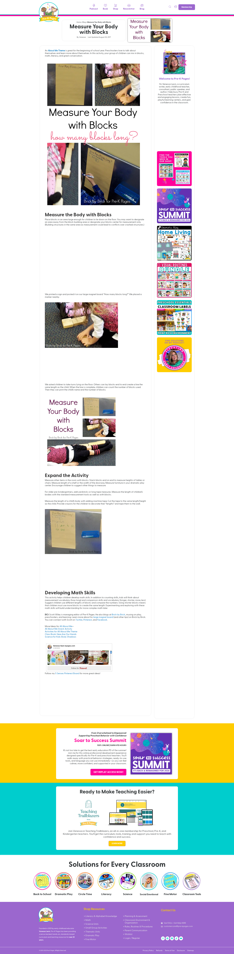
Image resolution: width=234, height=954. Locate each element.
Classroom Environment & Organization (137, 921)
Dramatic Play (92, 935)
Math (88, 920)
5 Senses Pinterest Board (67, 673)
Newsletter (129, 9)
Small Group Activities (96, 928)
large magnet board (103, 617)
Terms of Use (170, 950)
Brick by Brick (118, 615)
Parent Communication (136, 930)
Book (105, 9)
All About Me (66, 626)
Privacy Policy (148, 950)
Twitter (79, 620)
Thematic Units (92, 932)
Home (79, 22)
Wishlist (128, 934)
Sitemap (190, 950)
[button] (169, 7)
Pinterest (87, 620)
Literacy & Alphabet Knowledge (101, 916)
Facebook (102, 620)
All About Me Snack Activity (58, 629)
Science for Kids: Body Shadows (60, 637)
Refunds (159, 950)
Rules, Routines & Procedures (139, 927)
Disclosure (181, 950)
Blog (142, 9)
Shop (115, 9)
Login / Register (132, 938)
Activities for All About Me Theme (61, 632)
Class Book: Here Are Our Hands (60, 634)
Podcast (94, 9)
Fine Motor (90, 939)
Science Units (91, 924)
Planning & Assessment (136, 916)
